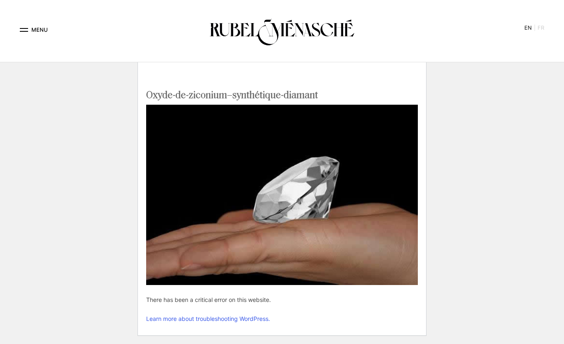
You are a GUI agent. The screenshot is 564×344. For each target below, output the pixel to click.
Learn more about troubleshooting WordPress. (208, 318)
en (528, 27)
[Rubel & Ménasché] (282, 29)
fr (541, 27)
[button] (24, 30)
